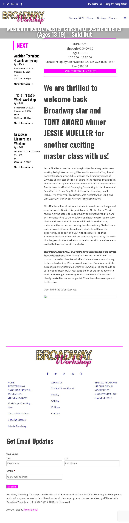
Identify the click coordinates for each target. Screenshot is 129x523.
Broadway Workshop (23, 18)
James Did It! (30, 509)
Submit (12, 486)
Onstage (101, 18)
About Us (56, 382)
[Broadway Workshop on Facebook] (3, 4)
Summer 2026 (76, 18)
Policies (55, 407)
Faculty (55, 394)
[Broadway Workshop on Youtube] (17, 4)
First (9, 458)
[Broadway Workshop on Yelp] (22, 4)
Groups (113, 18)
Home (11, 382)
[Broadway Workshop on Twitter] (7, 4)
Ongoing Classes (17, 419)
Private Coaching (17, 426)
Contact (55, 413)
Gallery (55, 400)
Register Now (16, 386)
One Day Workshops (18, 413)
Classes (91, 18)
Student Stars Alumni (62, 388)
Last (66, 458)
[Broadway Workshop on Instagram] (12, 4)
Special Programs (106, 382)
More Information (22, 83)
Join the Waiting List (80, 71)
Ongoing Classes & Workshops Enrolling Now (19, 394)
